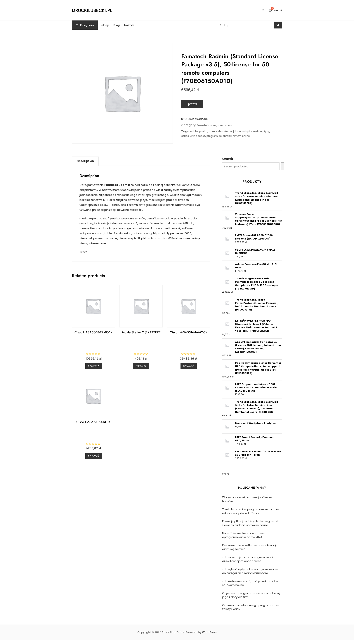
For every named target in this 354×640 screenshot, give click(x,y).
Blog (116, 25)
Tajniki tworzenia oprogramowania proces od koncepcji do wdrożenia (251, 511)
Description (85, 161)
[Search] (282, 166)
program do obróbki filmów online (228, 136)
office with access (193, 136)
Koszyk (129, 25)
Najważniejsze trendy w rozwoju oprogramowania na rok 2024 (243, 535)
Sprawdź (192, 104)
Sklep (105, 25)
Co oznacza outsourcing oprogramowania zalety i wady (251, 607)
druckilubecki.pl (92, 10)
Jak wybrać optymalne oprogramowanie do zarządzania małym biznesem (250, 571)
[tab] (85, 161)
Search (227, 159)
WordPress (209, 632)
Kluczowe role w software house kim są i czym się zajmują (249, 547)
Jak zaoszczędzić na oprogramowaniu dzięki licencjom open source (248, 559)
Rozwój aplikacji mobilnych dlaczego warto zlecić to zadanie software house (251, 523)
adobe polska (198, 131)
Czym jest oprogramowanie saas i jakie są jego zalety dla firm (251, 595)
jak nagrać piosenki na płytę (251, 131)
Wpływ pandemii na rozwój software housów (247, 499)
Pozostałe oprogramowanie (214, 125)
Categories (87, 25)
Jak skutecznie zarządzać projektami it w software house (250, 583)
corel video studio (220, 131)
